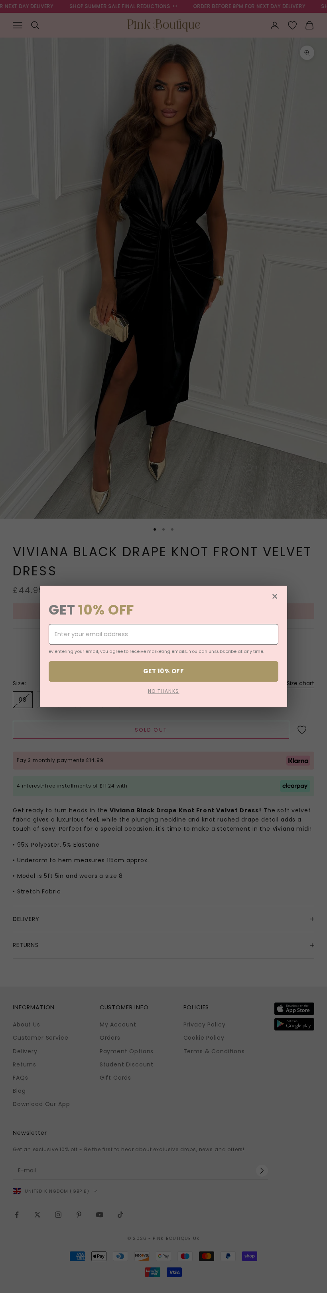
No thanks (163, 691)
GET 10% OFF (163, 671)
